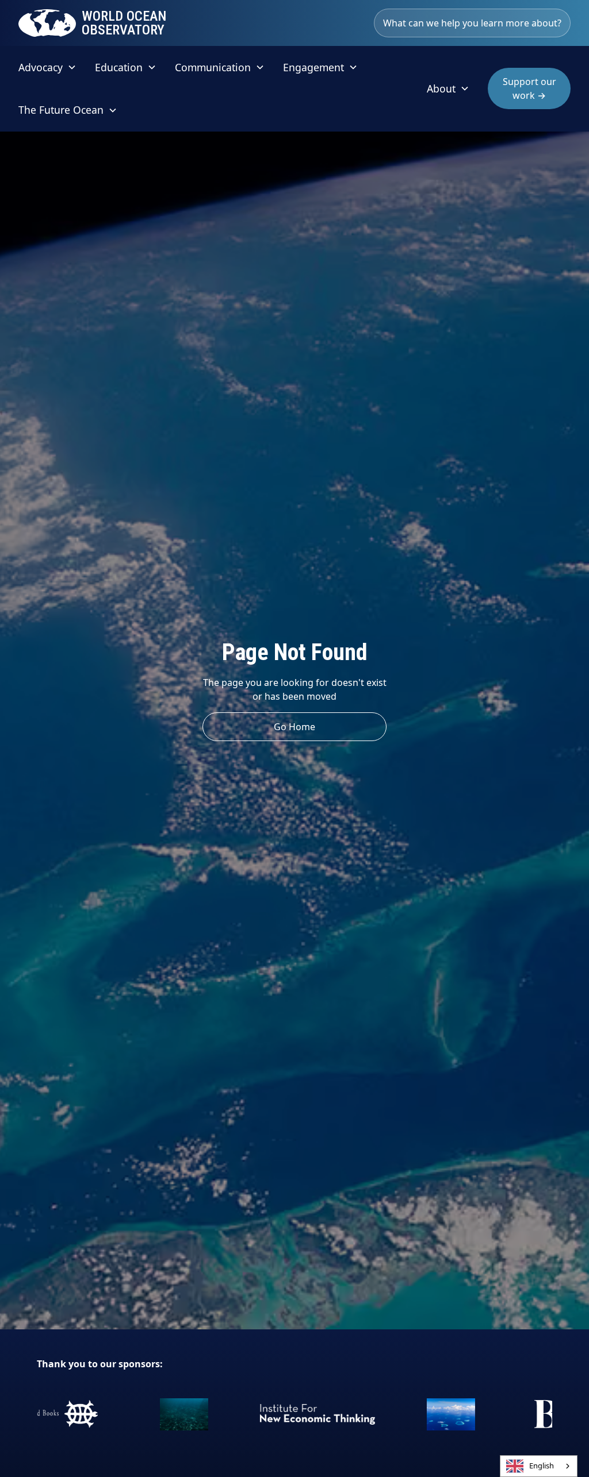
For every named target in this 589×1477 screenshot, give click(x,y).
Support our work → (529, 88)
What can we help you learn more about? (472, 23)
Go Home (294, 726)
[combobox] (538, 1466)
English (541, 1465)
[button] (47, 67)
